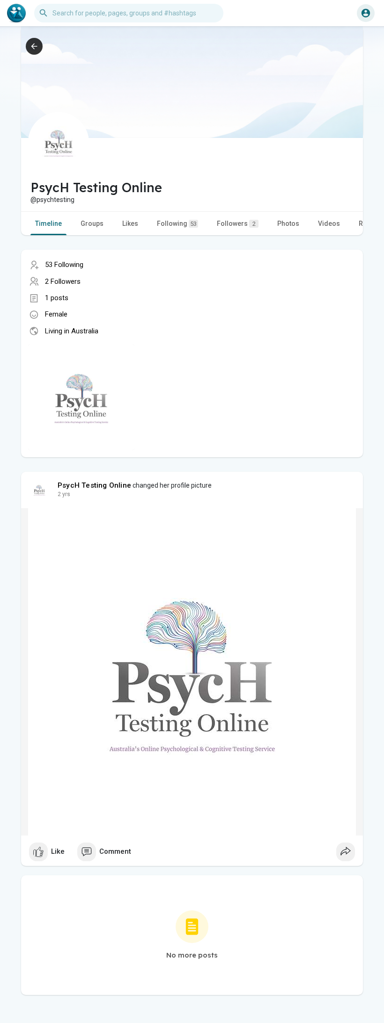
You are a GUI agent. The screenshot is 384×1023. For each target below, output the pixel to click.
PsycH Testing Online (94, 485)
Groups (92, 223)
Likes (130, 223)
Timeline (48, 223)
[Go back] (34, 46)
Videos (329, 223)
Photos (288, 223)
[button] (366, 13)
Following (177, 223)
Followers (236, 223)
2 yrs (64, 494)
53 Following (64, 264)
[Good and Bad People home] (16, 13)
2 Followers (63, 281)
